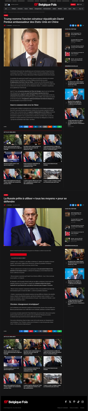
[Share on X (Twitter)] (73, 25)
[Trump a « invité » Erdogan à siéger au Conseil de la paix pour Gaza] (52, 174)
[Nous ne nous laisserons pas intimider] (52, 157)
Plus (74, 8)
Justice (54, 8)
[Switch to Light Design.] (82, 8)
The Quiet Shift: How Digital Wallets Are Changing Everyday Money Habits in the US (77, 40)
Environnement (47, 8)
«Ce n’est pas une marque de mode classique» (77, 53)
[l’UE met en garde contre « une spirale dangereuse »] (13, 157)
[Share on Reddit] (78, 25)
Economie (20, 8)
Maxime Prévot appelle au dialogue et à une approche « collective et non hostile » (74, 103)
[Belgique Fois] (45, 4)
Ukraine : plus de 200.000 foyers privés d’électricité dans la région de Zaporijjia (13, 148)
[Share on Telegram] (81, 25)
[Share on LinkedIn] (76, 25)
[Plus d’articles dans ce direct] (18, 254)
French (80, 4)
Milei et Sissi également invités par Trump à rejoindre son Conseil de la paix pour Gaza (12, 182)
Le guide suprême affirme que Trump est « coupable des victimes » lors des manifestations (33, 182)
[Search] (80, 8)
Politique (14, 8)
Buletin (73, 4)
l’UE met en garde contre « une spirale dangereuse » (11, 164)
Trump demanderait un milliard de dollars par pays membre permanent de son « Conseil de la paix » (52, 148)
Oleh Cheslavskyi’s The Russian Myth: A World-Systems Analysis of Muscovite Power (76, 34)
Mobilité (60, 8)
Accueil (5, 12)
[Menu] (6, 8)
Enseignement (38, 8)
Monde (31, 8)
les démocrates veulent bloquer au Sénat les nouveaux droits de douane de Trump (32, 148)
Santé (65, 8)
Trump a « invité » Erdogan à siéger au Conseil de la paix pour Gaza (52, 181)
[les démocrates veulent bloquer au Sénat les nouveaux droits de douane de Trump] (33, 140)
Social (26, 8)
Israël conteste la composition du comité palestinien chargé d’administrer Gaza (32, 165)
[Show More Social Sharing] (83, 25)
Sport (70, 8)
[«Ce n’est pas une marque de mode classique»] (67, 54)
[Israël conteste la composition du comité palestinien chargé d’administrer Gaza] (33, 157)
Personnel (10, 25)
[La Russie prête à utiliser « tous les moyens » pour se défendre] (33, 227)
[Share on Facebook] (71, 25)
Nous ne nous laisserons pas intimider (50, 164)
